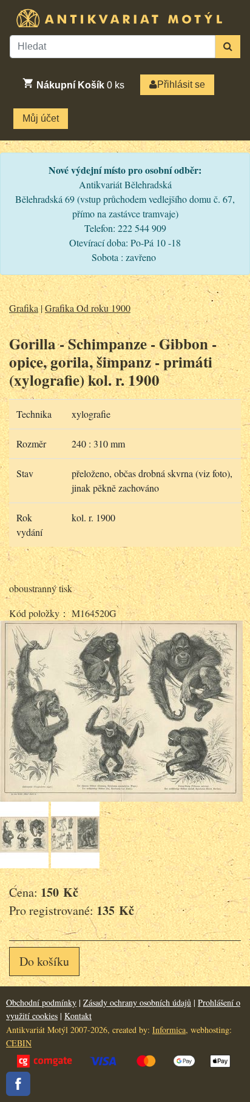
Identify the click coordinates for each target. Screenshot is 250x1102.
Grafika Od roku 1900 (87, 308)
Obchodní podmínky (41, 1002)
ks (80, 85)
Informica (169, 1029)
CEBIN (19, 1043)
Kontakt (78, 1015)
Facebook (18, 1084)
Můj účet (40, 118)
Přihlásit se (181, 84)
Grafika (23, 308)
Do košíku (44, 961)
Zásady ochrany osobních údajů (137, 1002)
